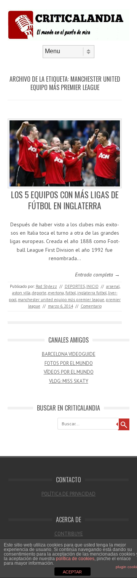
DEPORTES (75, 286)
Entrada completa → (97, 274)
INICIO (92, 286)
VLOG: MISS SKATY (68, 381)
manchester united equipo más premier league (61, 299)
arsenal (112, 286)
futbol (70, 292)
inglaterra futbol (92, 292)
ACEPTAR (72, 572)
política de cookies (75, 558)
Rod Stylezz (46, 286)
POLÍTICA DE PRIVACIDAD (68, 494)
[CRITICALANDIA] (68, 38)
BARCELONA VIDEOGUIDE (69, 354)
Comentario (91, 306)
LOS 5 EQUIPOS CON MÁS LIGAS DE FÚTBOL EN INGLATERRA (65, 200)
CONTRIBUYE (68, 534)
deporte (39, 292)
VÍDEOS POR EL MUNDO (69, 372)
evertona (56, 292)
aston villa (21, 292)
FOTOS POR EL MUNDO (69, 363)
